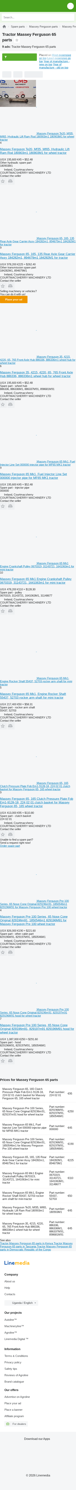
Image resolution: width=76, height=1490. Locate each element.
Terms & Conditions (16, 1355)
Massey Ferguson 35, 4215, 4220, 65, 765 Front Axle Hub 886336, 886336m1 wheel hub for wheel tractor (36, 374)
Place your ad (13, 299)
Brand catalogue (14, 1381)
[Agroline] (4, 26)
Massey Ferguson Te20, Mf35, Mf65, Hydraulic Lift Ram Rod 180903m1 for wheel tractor (24, 1210)
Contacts (9, 1294)
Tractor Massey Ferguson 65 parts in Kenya (27, 1243)
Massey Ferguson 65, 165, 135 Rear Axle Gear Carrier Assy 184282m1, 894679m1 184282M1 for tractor (37, 255)
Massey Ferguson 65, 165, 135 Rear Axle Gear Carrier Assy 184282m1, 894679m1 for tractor (24, 1160)
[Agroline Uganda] (24, 6)
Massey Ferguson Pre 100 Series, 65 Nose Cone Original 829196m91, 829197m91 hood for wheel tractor (23, 1111)
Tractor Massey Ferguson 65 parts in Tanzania (36, 1245)
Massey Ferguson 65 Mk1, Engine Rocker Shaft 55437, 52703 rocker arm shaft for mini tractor (33, 695)
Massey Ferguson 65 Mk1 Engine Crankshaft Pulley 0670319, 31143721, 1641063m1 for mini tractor (36, 580)
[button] (70, 6)
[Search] (70, 17)
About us (9, 1281)
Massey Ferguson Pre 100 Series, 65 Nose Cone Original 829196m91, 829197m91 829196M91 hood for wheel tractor (37, 1028)
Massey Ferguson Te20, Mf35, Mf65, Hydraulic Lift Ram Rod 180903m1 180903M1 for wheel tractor (35, 151)
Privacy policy (12, 1362)
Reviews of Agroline (16, 1375)
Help (7, 1287)
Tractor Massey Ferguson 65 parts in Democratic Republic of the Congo (36, 1248)
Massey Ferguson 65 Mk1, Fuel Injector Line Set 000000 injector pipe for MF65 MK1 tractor (33, 476)
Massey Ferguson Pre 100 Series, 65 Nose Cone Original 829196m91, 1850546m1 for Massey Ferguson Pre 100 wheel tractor (23, 1144)
